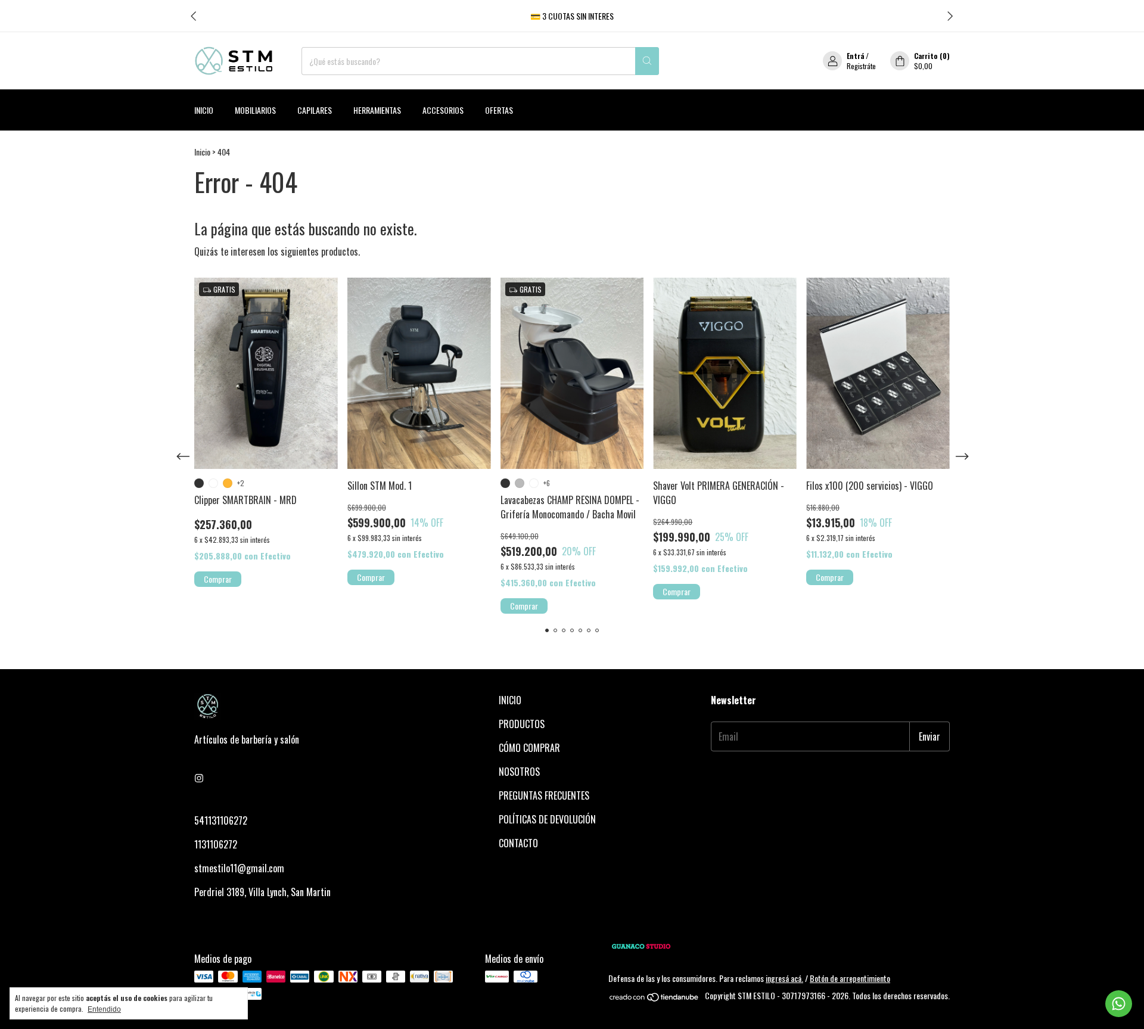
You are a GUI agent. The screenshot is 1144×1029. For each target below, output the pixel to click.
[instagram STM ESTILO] (199, 777)
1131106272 (215, 844)
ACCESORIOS (443, 110)
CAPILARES (314, 110)
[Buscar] (647, 61)
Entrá (855, 56)
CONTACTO (518, 843)
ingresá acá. (784, 978)
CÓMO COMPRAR (529, 748)
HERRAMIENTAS (377, 110)
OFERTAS (499, 110)
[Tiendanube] (654, 999)
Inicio (203, 110)
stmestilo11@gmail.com (239, 868)
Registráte (861, 66)
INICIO (510, 700)
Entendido (104, 1009)
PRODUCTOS (522, 724)
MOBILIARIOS (255, 110)
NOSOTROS (519, 771)
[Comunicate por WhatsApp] (1118, 1003)
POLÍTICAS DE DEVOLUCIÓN (547, 819)
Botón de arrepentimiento (850, 978)
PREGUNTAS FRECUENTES (544, 795)
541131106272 (220, 820)
